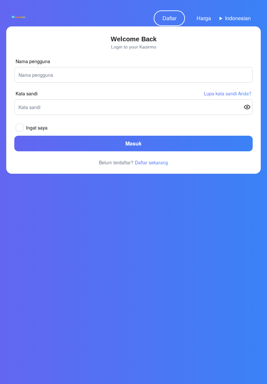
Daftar (169, 18)
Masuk (133, 143)
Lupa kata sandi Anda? (227, 93)
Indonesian (238, 18)
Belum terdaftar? (133, 162)
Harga (204, 18)
